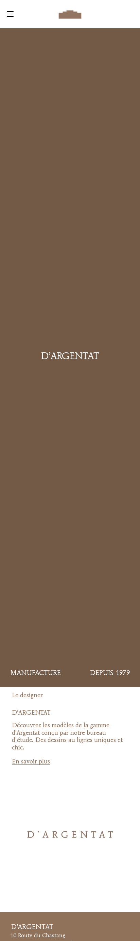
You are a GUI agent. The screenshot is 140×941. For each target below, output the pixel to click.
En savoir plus (31, 762)
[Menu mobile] (10, 14)
